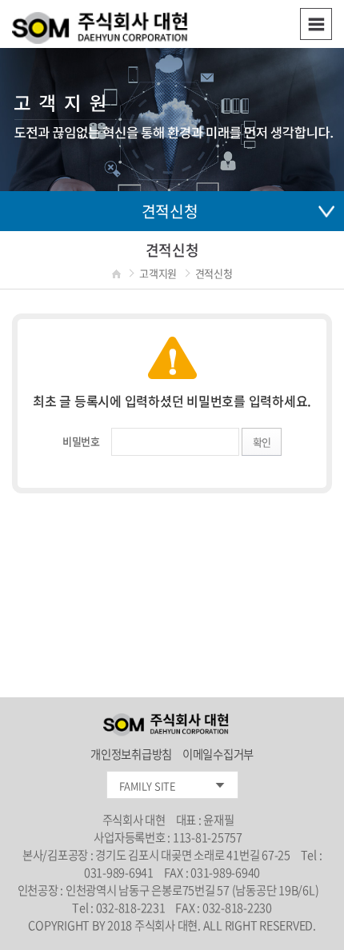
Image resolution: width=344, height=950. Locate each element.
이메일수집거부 (218, 754)
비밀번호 (81, 441)
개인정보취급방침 (132, 754)
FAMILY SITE (147, 785)
